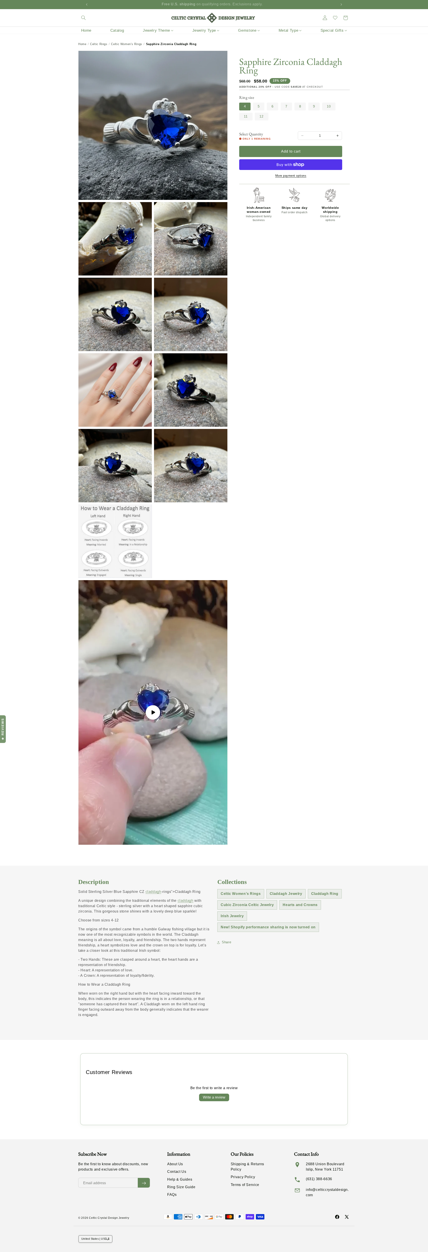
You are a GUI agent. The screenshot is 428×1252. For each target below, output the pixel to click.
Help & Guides (179, 1179)
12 (261, 116)
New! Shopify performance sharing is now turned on (268, 927)
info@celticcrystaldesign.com (327, 1192)
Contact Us (176, 1172)
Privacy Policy (243, 1177)
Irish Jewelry (232, 916)
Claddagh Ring (324, 894)
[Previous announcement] (87, 4)
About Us (175, 1164)
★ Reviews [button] (2, 729)
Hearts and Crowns (300, 905)
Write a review (214, 1097)
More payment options (291, 175)
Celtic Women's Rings (126, 44)
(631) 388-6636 (319, 1179)
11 (246, 116)
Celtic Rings (98, 44)
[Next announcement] (341, 4)
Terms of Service (245, 1185)
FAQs (172, 1194)
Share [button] (226, 942)
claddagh (153, 892)
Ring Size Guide (181, 1187)
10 (329, 106)
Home (82, 44)
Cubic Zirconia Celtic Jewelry (247, 905)
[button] (83, 18)
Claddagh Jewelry (286, 894)
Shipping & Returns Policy (247, 1166)
